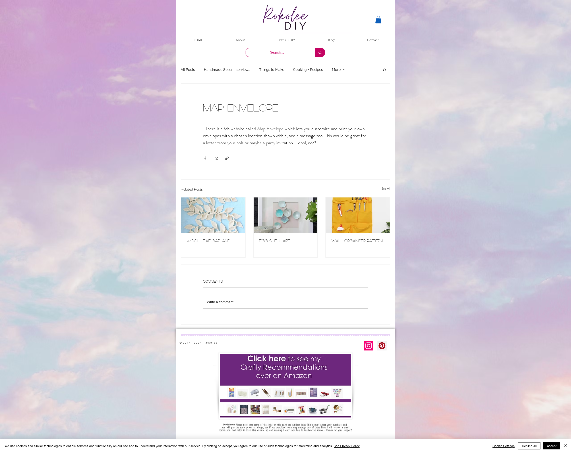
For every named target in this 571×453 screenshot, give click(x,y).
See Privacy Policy (347, 446)
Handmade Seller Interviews (227, 69)
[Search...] (320, 52)
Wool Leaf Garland (208, 241)
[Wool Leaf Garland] (213, 215)
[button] (378, 19)
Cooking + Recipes (308, 69)
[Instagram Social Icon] (368, 345)
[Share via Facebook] (205, 158)
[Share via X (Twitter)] (216, 158)
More (336, 69)
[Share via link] (227, 158)
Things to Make (271, 69)
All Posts (188, 69)
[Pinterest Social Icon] (382, 345)
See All (385, 188)
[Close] (565, 445)
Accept (552, 446)
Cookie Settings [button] (503, 446)
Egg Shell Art (274, 241)
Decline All (529, 446)
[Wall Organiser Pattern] (358, 215)
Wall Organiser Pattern (357, 241)
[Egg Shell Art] (285, 215)
